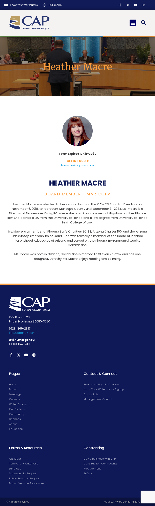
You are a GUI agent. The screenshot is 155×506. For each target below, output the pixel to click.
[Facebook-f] (120, 5)
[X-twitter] (128, 5)
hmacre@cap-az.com (77, 165)
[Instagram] (144, 5)
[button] (133, 23)
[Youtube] (136, 5)
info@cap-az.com (22, 333)
